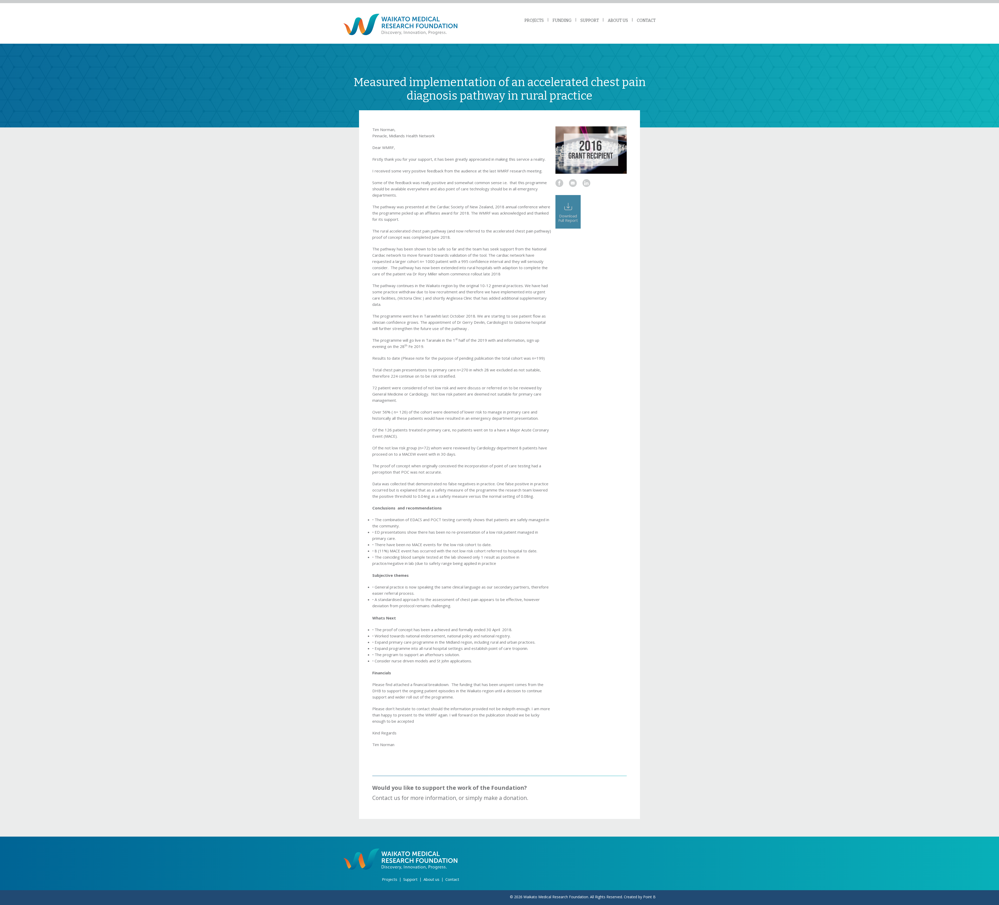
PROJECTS (534, 20)
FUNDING (562, 20)
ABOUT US (618, 20)
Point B (649, 896)
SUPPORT (589, 20)
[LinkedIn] (586, 183)
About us (431, 879)
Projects (389, 879)
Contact (452, 879)
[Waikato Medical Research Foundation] (400, 24)
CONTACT (646, 20)
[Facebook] (559, 183)
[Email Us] (573, 183)
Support (410, 879)
